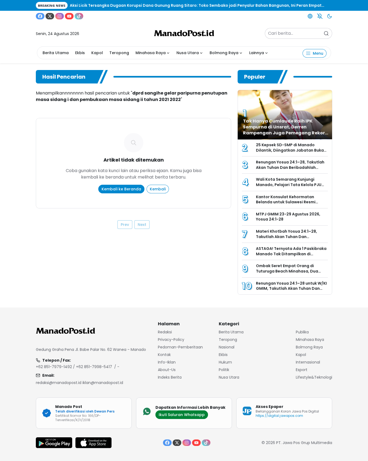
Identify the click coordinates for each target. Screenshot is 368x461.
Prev (125, 224)
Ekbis (80, 52)
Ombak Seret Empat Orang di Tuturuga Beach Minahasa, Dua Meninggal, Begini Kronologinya (287, 271)
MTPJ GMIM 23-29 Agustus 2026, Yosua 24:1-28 (288, 216)
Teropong (119, 52)
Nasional (226, 347)
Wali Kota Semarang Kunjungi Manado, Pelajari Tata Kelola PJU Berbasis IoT (288, 185)
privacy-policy (171, 339)
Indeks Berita (170, 377)
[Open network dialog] (310, 16)
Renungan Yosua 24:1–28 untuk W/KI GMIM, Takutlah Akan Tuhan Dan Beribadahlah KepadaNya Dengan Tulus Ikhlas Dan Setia (291, 291)
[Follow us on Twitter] (50, 16)
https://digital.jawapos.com (279, 415)
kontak (164, 354)
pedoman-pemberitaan (180, 347)
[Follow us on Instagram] (59, 16)
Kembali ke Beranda (121, 189)
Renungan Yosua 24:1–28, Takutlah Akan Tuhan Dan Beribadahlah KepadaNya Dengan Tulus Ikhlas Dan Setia (290, 170)
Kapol (97, 52)
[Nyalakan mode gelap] (329, 16)
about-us (167, 369)
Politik (224, 369)
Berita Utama (56, 52)
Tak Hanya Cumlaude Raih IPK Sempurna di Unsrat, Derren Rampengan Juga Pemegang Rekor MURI (284, 130)
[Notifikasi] (320, 16)
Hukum (225, 362)
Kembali (158, 189)
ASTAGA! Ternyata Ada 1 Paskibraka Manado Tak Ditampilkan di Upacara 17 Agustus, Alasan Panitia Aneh (291, 256)
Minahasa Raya (151, 52)
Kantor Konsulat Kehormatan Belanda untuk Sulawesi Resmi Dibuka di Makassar (285, 202)
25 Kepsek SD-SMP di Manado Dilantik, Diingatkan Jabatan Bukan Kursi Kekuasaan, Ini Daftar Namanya (291, 152)
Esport (301, 369)
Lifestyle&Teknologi (314, 377)
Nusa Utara (187, 52)
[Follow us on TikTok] (79, 16)
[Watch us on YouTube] (69, 16)
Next (142, 224)
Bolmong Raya (224, 52)
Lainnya (256, 52)
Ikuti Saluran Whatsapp (182, 414)
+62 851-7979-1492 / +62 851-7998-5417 (74, 366)
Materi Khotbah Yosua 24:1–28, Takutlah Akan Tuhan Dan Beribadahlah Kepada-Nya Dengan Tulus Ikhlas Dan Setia (290, 239)
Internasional (308, 362)
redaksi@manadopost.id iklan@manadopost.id (79, 382)
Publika (302, 332)
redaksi (165, 332)
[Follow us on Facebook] (40, 16)
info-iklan (167, 362)
